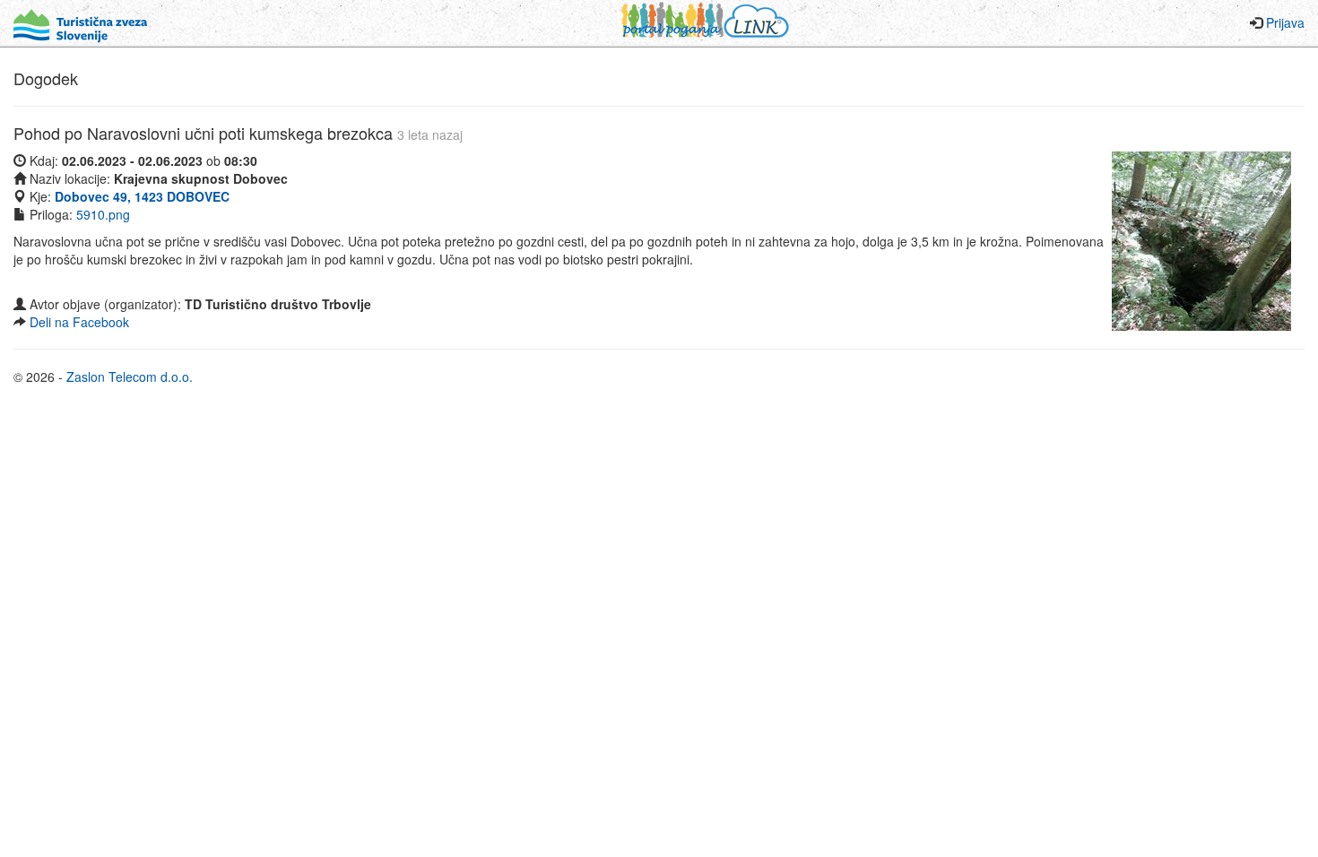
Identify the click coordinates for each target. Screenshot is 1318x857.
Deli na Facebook (79, 322)
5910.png (103, 214)
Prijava (1285, 22)
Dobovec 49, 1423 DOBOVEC (142, 196)
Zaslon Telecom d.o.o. (129, 376)
